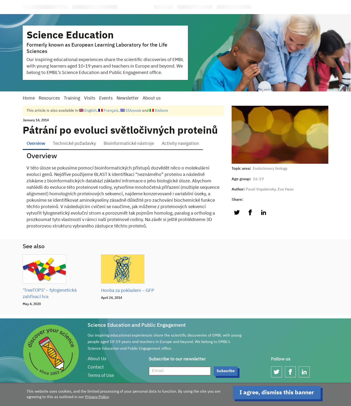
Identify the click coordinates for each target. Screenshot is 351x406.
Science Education (70, 36)
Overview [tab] (36, 143)
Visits (89, 98)
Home (29, 98)
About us (152, 98)
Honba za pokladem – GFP (127, 290)
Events (106, 98)
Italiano (161, 111)
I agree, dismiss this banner (276, 392)
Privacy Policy (97, 397)
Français (110, 111)
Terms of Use (101, 375)
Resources (49, 98)
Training (72, 98)
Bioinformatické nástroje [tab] (129, 143)
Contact (96, 367)
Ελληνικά (133, 111)
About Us (97, 359)
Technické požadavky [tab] (74, 143)
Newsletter (128, 98)
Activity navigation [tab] (180, 143)
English (89, 111)
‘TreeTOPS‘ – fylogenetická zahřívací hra (50, 293)
